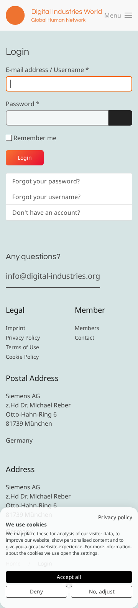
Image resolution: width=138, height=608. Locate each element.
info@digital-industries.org (53, 276)
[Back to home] (54, 15)
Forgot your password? (46, 181)
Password (22, 104)
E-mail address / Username (47, 69)
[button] (118, 15)
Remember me (34, 138)
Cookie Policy (22, 356)
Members (87, 328)
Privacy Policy (23, 337)
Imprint (15, 328)
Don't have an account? (46, 212)
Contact (84, 337)
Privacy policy (115, 517)
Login (25, 157)
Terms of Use (22, 347)
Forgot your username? (46, 197)
